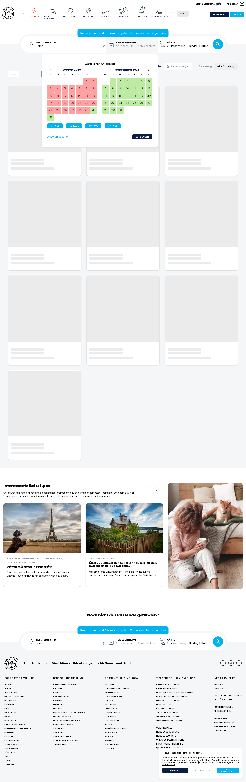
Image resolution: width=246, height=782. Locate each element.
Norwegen (111, 716)
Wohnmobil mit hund (169, 720)
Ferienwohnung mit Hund (171, 696)
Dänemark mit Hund (117, 688)
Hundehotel (163, 704)
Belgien (109, 684)
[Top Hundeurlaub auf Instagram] (231, 663)
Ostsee (8, 736)
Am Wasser (11, 692)
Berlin (57, 692)
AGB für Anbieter (224, 722)
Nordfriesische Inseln (17, 728)
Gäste (171, 42)
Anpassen (175, 770)
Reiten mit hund (166, 708)
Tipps (183, 14)
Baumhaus (124, 16)
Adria (7, 684)
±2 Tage (74, 126)
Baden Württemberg (65, 684)
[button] (235, 4)
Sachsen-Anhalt (63, 736)
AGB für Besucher (224, 726)
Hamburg (58, 704)
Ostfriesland (12, 740)
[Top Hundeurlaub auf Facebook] (223, 663)
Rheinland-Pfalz (63, 724)
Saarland (59, 728)
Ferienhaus (141, 16)
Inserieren (219, 14)
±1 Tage (55, 126)
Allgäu (8, 688)
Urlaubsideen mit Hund (170, 740)
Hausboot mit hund (168, 700)
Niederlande (112, 712)
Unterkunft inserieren (228, 695)
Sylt (7, 756)
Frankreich (112, 692)
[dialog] (200, 763)
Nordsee (9, 732)
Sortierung (205, 66)
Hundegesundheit (167, 736)
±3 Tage (93, 126)
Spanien (109, 740)
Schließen (142, 137)
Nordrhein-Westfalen (66, 720)
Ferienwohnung (159, 16)
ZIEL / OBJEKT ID (46, 42)
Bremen (57, 700)
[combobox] (71, 47)
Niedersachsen (62, 716)
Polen (108, 724)
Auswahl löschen (58, 136)
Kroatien (110, 704)
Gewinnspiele (164, 728)
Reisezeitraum (126, 42)
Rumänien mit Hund (116, 728)
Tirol (7, 760)
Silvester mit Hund (168, 712)
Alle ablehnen (202, 770)
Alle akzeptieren (228, 770)
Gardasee (10, 712)
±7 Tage (112, 126)
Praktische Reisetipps (169, 744)
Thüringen (59, 744)
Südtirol (10, 752)
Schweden (111, 732)
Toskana (9, 764)
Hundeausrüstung (167, 732)
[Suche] (218, 44)
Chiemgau (10, 704)
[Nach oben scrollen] (239, 663)
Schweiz (110, 736)
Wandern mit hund (167, 716)
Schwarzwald (13, 744)
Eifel (7, 708)
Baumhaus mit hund (168, 684)
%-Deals (35, 16)
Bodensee (10, 700)
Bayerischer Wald (15, 696)
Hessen (57, 708)
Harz (7, 716)
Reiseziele (88, 16)
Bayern (57, 688)
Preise (237, 14)
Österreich (112, 720)
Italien (109, 700)
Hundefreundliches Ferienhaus (175, 692)
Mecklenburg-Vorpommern (70, 712)
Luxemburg (112, 708)
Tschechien (112, 744)
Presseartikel (222, 711)
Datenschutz (222, 730)
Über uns (219, 688)
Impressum (220, 718)
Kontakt (219, 684)
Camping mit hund (167, 688)
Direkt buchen (70, 16)
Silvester (106, 16)
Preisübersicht (223, 699)
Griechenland (113, 696)
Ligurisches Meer (14, 724)
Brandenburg (61, 696)
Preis (13, 74)
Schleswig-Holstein (65, 740)
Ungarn (109, 748)
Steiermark (11, 748)
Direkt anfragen (49, 17)
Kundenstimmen (223, 707)
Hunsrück (10, 720)
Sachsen (58, 732)
